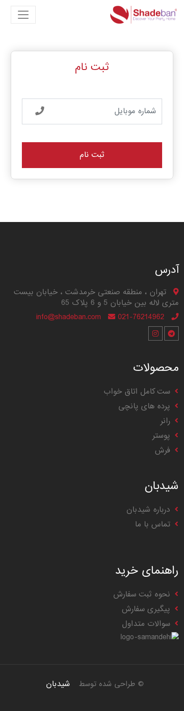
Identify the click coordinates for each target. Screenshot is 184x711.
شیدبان (58, 684)
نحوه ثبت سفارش (141, 594)
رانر (165, 421)
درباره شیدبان (148, 510)
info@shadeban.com (68, 317)
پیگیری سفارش (146, 609)
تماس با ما (152, 524)
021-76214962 (141, 317)
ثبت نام (92, 155)
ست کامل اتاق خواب (137, 392)
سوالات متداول (146, 624)
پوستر (161, 436)
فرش (162, 450)
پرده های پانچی (144, 406)
